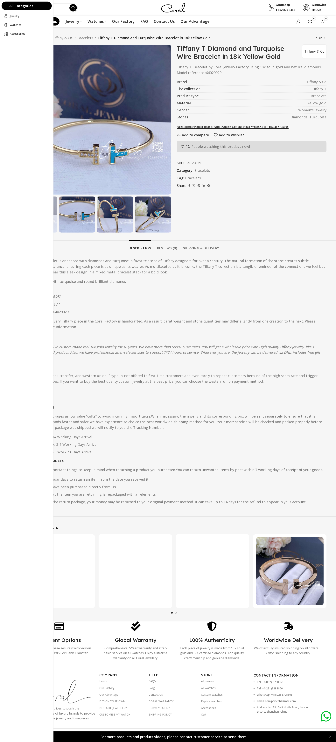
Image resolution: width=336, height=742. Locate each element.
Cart (203, 714)
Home (103, 681)
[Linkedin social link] (203, 185)
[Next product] (324, 38)
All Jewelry (207, 681)
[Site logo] (172, 7)
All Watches (208, 688)
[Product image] (58, 571)
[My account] (298, 21)
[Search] (73, 7)
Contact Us (156, 694)
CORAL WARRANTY (161, 701)
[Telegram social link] (208, 185)
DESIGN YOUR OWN (112, 701)
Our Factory (106, 688)
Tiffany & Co (314, 51)
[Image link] (58, 691)
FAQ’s (152, 681)
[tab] (140, 246)
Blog (152, 688)
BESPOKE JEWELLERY (113, 708)
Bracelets (85, 37)
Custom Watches (212, 694)
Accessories (208, 708)
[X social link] (193, 185)
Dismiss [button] (330, 736)
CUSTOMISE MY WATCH (114, 714)
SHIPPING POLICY (160, 714)
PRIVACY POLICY (159, 708)
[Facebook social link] (189, 185)
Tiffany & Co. (62, 37)
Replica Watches (211, 701)
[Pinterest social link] (198, 185)
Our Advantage (108, 694)
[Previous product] (317, 38)
